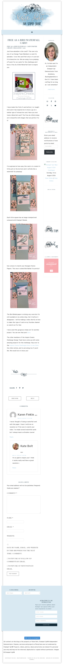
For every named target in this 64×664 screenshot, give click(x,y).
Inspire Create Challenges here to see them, (24, 345)
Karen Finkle (26, 414)
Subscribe (49, 152)
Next (32, 398)
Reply (11, 437)
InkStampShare (32, 15)
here (29, 332)
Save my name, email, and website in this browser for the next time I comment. (22, 551)
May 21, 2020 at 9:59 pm (19, 455)
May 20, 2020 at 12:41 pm (25, 418)
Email (10, 527)
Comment (12, 493)
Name (10, 518)
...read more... (51, 89)
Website (10, 536)
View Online (49, 178)
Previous (15, 398)
